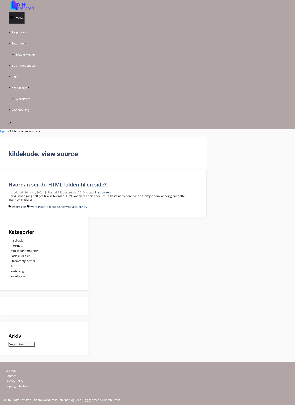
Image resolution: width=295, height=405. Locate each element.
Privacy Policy (14, 381)
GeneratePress (110, 400)
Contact (10, 376)
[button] (11, 124)
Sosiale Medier (25, 54)
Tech (15, 77)
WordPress (23, 99)
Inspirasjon (19, 32)
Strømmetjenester (24, 66)
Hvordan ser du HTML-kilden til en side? (58, 184)
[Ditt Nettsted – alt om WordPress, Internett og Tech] (21, 10)
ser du (83, 207)
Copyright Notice (16, 386)
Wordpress (18, 276)
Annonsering (20, 110)
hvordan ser (38, 207)
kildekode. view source (62, 207)
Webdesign (19, 88)
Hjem (3, 131)
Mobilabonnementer (24, 251)
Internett (18, 43)
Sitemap (10, 371)
